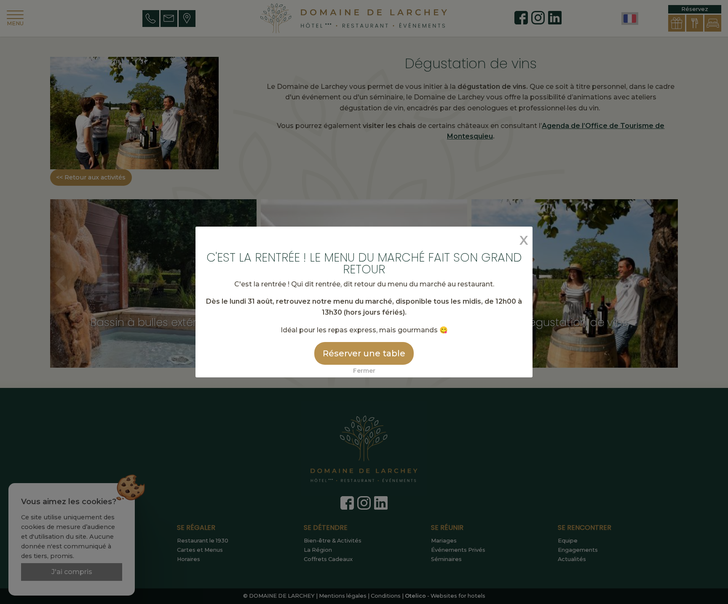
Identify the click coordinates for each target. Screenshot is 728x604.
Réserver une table (364, 353)
